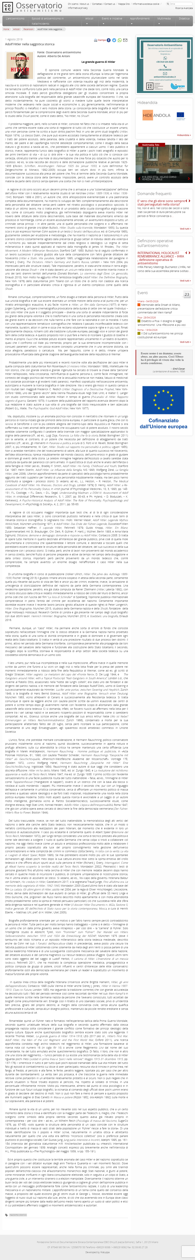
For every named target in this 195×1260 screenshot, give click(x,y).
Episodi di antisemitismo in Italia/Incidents (48, 21)
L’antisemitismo (15, 18)
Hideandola (183, 135)
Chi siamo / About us (78, 4)
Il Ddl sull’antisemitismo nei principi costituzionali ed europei (160, 335)
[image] (19, 65)
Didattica (184, 18)
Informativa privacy (78, 8)
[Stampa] (95, 40)
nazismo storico (18, 1214)
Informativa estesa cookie (146, 4)
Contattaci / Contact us (103, 4)
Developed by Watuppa (97, 1252)
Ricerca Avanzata (184, 8)
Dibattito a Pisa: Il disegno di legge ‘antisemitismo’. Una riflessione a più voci (161, 323)
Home (6, 29)
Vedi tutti (184, 228)
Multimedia (164, 18)
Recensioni (28, 29)
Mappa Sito (124, 4)
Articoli (89, 18)
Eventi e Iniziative (112, 18)
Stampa (102, 40)
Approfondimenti (140, 18)
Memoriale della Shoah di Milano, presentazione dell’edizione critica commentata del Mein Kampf (158, 308)
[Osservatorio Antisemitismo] (40, 7)
